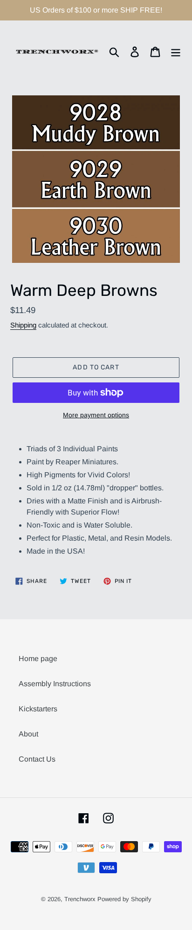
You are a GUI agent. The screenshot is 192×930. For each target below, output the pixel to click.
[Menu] (175, 51)
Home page (38, 658)
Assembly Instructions (55, 684)
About (28, 734)
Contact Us (37, 759)
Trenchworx (80, 899)
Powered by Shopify (124, 899)
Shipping (23, 325)
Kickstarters (38, 709)
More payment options (96, 415)
